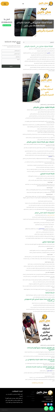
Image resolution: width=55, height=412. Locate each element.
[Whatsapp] (46, 408)
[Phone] (51, 408)
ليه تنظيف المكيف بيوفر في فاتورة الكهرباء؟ (14, 398)
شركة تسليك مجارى (51, 215)
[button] (23, 4)
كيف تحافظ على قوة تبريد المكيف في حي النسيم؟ (14, 395)
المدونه (33, 398)
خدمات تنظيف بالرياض (30, 396)
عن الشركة (32, 394)
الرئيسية (33, 392)
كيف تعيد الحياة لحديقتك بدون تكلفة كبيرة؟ (14, 402)
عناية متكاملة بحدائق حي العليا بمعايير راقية (14, 400)
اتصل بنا (7, 19)
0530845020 (6, 22)
